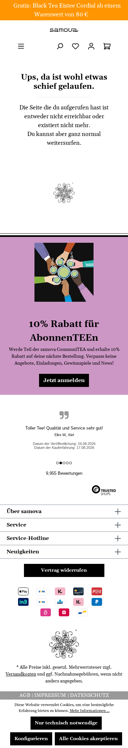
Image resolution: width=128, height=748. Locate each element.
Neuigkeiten (23, 551)
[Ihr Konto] (91, 46)
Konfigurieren (31, 739)
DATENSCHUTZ (89, 695)
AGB (25, 695)
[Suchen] (60, 46)
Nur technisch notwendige (66, 723)
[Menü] (21, 46)
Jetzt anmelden (64, 380)
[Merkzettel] (75, 46)
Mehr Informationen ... (90, 710)
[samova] (64, 30)
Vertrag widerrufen (64, 570)
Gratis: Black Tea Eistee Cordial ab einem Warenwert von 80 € (67, 10)
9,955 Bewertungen (64, 473)
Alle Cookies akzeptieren (88, 739)
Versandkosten (21, 674)
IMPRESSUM (50, 695)
